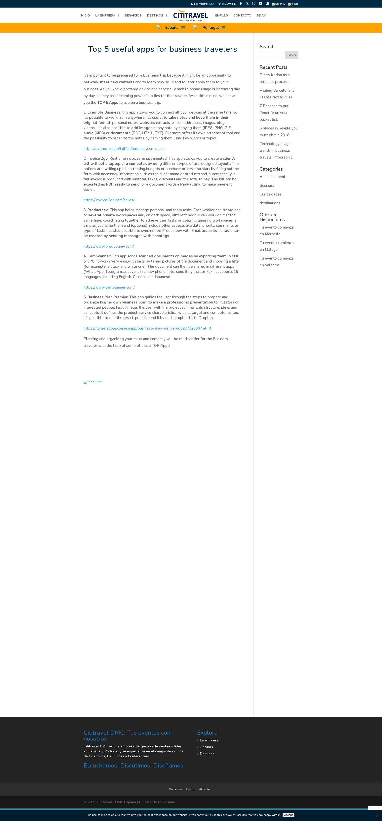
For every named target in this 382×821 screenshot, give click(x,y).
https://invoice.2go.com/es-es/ (109, 200)
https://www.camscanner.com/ (109, 287)
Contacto (242, 16)
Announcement (272, 176)
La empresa (105, 16)
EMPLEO (221, 16)
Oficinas (206, 747)
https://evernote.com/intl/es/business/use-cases (124, 148)
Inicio (85, 16)
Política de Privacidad (157, 802)
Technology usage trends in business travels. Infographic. (276, 150)
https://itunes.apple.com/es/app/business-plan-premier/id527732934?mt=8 (147, 328)
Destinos (155, 16)
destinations (270, 203)
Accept (288, 814)
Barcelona (175, 789)
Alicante (204, 789)
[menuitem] (278, 5)
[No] (377, 815)
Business (267, 185)
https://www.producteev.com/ (109, 246)
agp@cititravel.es (203, 4)
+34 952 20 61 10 (226, 4)
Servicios (133, 16)
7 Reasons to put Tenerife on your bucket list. (274, 112)
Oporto (190, 789)
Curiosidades (271, 194)
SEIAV (261, 16)
